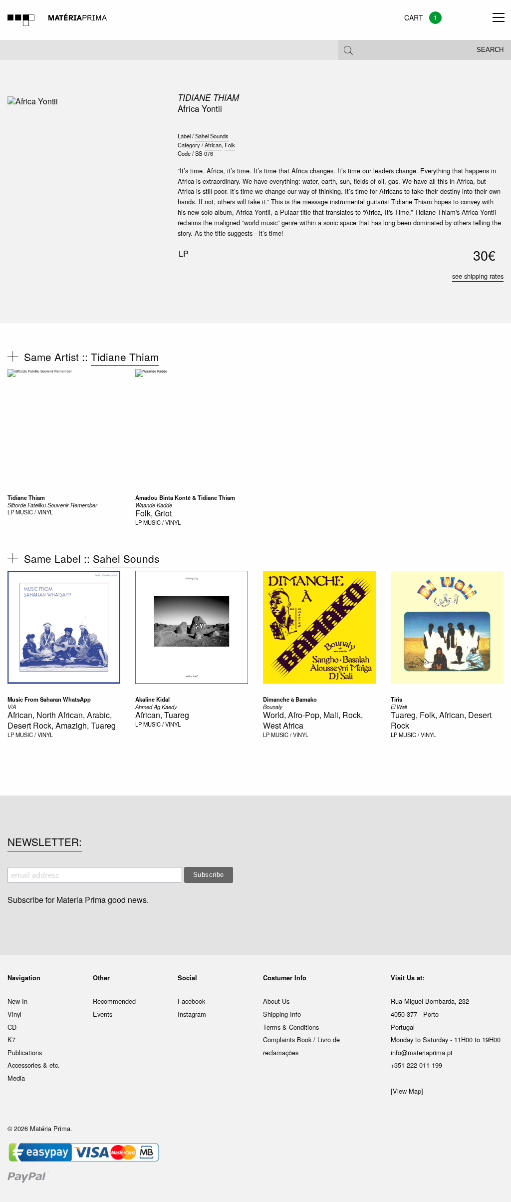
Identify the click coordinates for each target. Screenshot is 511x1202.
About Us (276, 1001)
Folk (230, 145)
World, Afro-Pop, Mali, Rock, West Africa (313, 720)
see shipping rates (478, 276)
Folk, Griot (153, 513)
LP (10, 512)
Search (490, 49)
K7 (11, 1039)
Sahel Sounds (212, 136)
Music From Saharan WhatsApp (49, 699)
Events (102, 1014)
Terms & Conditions (291, 1027)
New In (17, 1001)
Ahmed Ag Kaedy (156, 707)
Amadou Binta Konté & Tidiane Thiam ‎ (186, 497)
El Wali (399, 707)
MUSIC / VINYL (34, 512)
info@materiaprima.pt (422, 1052)
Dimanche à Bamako (290, 699)
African (213, 145)
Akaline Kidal (152, 699)
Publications (24, 1052)
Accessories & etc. (33, 1065)
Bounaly (272, 707)
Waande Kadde (153, 505)
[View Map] (407, 1091)
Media (16, 1078)
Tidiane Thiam (208, 97)
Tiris (396, 699)
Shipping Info (282, 1014)
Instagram (192, 1014)
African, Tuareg (162, 715)
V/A (11, 707)
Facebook (191, 1001)
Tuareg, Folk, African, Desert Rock (441, 720)
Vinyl (14, 1014)
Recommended (114, 1001)
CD (11, 1027)
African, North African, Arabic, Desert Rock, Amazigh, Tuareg (61, 720)
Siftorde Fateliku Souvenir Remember (52, 505)
